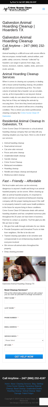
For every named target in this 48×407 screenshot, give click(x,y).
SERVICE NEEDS (11, 336)
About (13, 384)
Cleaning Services (23, 384)
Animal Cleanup (29, 391)
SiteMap (40, 384)
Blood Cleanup (19, 388)
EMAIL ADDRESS (11, 327)
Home (7, 384)
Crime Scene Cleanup (15, 386)
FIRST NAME (10, 298)
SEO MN (35, 403)
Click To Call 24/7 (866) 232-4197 (24, 2)
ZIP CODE (8, 345)
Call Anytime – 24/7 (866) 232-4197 (24, 378)
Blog (34, 384)
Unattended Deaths (34, 388)
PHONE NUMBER (11, 318)
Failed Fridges (28, 393)
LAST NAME (10, 308)
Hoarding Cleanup (14, 391)
